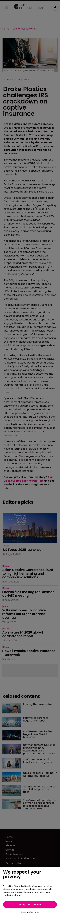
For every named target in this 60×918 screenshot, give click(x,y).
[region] (30, 892)
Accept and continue (30, 904)
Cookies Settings (30, 912)
